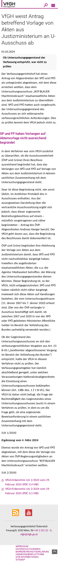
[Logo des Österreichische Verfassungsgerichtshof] (12, 4)
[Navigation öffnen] (53, 6)
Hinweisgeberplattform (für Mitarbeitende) (30, 555)
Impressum (22, 546)
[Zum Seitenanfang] (54, 551)
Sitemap (20, 559)
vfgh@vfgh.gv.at (29, 534)
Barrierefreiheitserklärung (32, 551)
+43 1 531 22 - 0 (42, 530)
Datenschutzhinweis (28, 549)
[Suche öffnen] (46, 5)
